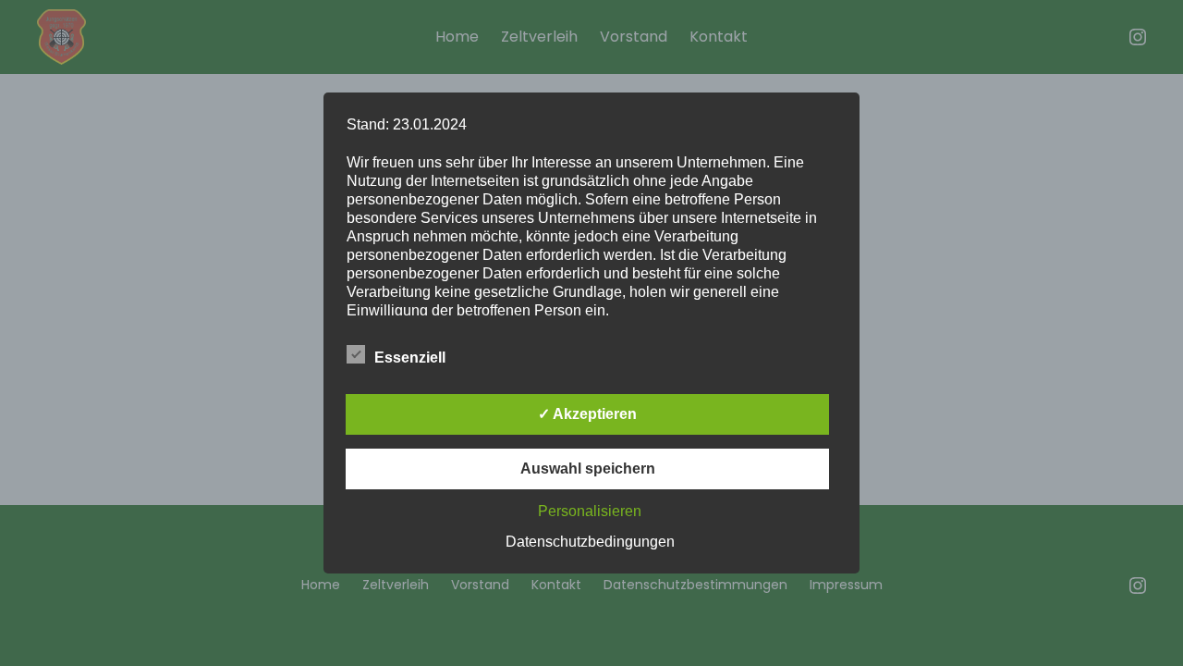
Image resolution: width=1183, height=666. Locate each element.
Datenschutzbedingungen (590, 541)
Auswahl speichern (587, 468)
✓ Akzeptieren (587, 414)
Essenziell (409, 357)
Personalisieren (589, 511)
